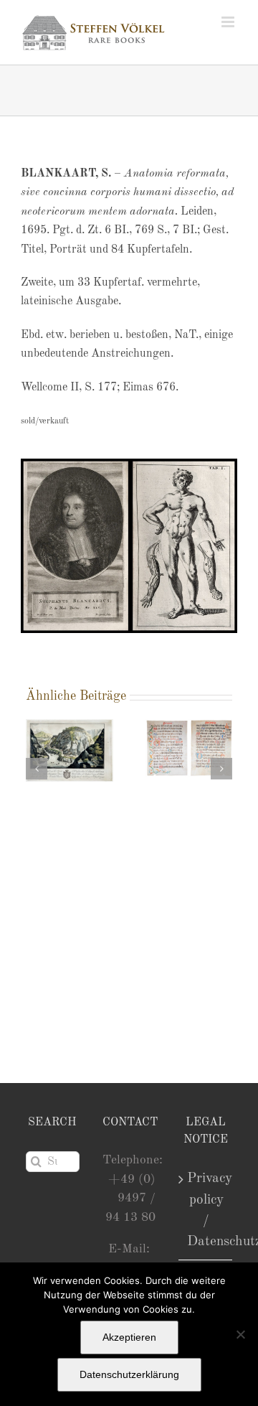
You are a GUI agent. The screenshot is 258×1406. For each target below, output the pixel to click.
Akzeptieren (129, 1337)
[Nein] (240, 1334)
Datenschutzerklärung (129, 1374)
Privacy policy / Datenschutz (206, 1209)
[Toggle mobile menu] (228, 21)
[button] (36, 768)
